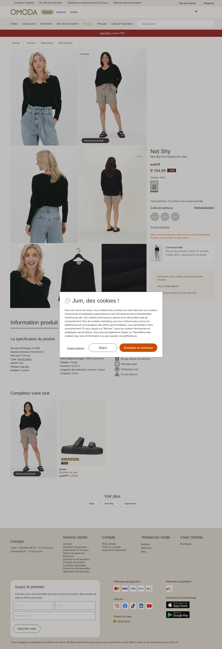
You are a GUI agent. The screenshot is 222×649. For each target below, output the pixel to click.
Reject (103, 347)
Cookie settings (75, 348)
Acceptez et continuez (138, 347)
